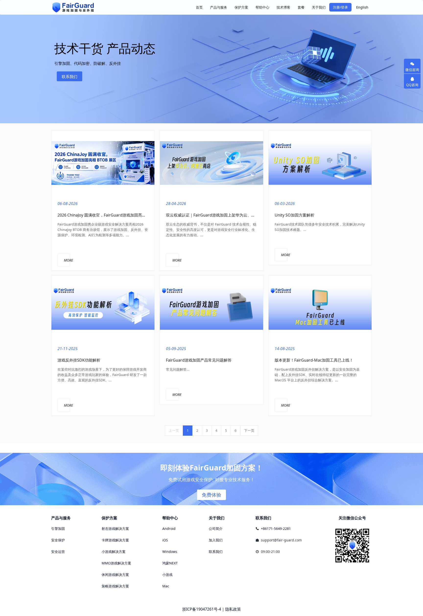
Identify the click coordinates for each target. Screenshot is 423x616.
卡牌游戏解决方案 (115, 540)
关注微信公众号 (352, 518)
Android (169, 528)
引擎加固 (58, 528)
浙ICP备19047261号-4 (201, 609)
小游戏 (167, 574)
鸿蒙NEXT (170, 563)
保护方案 (109, 518)
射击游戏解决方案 (115, 528)
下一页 (249, 430)
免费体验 (211, 494)
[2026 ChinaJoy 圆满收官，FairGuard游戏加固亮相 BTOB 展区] (102, 163)
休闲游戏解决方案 (115, 574)
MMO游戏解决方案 (116, 563)
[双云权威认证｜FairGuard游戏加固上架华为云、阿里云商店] (211, 163)
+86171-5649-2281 (276, 528)
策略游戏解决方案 (115, 586)
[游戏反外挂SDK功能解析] (102, 308)
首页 (199, 7)
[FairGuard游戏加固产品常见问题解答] (211, 308)
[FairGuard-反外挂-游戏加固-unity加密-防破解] (73, 7)
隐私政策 (233, 609)
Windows (169, 551)
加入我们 (216, 540)
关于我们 (216, 518)
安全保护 (58, 540)
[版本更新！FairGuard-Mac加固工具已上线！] (320, 308)
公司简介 (216, 528)
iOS (165, 540)
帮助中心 (170, 518)
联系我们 (69, 76)
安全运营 (58, 551)
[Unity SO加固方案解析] (320, 163)
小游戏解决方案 (114, 551)
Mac (165, 586)
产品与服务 (61, 518)
